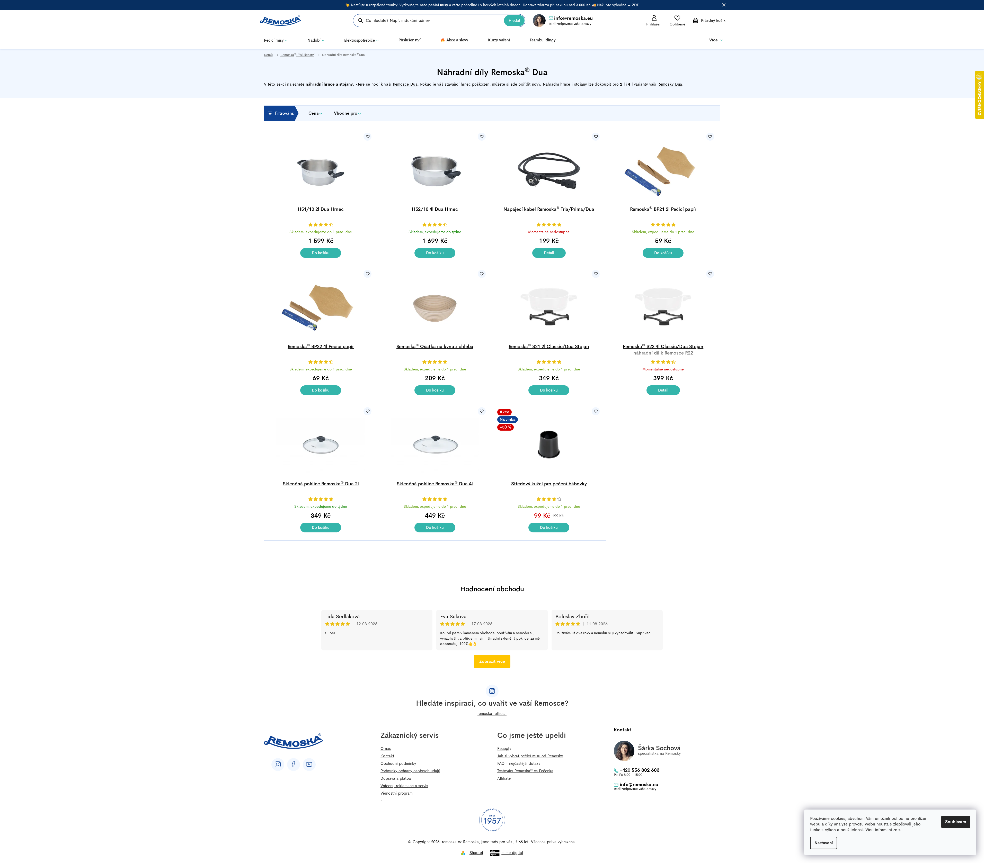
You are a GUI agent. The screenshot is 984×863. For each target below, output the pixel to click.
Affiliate (504, 778)
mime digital (512, 852)
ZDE (635, 5)
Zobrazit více (492, 661)
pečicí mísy (438, 5)
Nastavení (823, 842)
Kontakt (387, 756)
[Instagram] (277, 764)
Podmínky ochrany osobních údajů (410, 771)
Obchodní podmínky (398, 763)
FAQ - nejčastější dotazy (518, 763)
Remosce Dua (405, 84)
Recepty (504, 748)
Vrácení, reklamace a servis (404, 786)
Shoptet (476, 852)
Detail (549, 252)
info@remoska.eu (573, 18)
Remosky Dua (670, 84)
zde (896, 829)
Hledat (514, 20)
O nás (385, 748)
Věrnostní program (396, 793)
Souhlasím (955, 821)
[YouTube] (309, 764)
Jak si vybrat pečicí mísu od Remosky (530, 756)
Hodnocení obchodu (492, 589)
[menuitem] (276, 40)
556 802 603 (640, 770)
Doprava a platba (395, 778)
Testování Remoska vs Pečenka (525, 771)
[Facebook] (293, 764)
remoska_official (492, 713)
